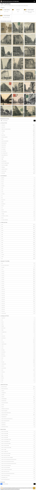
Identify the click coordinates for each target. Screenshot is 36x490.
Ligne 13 (17, 252)
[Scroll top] (34, 488)
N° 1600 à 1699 (17, 301)
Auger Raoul (17, 177)
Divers (17, 258)
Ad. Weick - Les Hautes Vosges (17, 437)
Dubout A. (17, 183)
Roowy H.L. (17, 217)
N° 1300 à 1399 (17, 295)
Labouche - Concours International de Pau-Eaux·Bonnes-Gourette (17, 463)
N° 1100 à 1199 (17, 291)
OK (34, 120)
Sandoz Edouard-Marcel (17, 211)
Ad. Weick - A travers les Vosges (17, 431)
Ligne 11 (17, 248)
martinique (12, 489)
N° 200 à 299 (17, 273)
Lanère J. (17, 191)
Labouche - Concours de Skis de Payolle (17, 467)
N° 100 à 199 (17, 271)
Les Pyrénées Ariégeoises (17, 398)
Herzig (17, 189)
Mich (17, 195)
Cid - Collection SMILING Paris (17, 219)
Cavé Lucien (17, 179)
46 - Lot (18, 9)
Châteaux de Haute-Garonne (17, 388)
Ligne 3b (17, 230)
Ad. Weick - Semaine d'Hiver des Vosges (17, 455)
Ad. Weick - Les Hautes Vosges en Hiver (17, 441)
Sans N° (17, 263)
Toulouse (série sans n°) (17, 416)
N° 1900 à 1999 (17, 307)
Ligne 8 (17, 242)
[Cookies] (2, 488)
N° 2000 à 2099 (17, 309)
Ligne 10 (17, 246)
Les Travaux (17, 254)
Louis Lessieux (17, 193)
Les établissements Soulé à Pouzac (17, 408)
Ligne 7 (17, 238)
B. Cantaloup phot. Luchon (17, 477)
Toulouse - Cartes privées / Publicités (17, 420)
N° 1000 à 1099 (17, 289)
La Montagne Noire (17, 392)
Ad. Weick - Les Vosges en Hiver (17, 451)
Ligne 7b (17, 240)
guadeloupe (2, 489)
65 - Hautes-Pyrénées (30, 9)
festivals (18, 489)
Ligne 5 (17, 234)
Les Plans (17, 256)
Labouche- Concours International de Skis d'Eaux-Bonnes (17, 473)
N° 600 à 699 (17, 281)
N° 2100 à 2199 (17, 311)
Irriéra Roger (17, 213)
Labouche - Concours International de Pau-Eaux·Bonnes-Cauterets (17, 459)
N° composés (17, 267)
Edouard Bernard (17, 203)
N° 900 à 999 (17, 287)
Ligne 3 (17, 228)
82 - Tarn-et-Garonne (6, 15)
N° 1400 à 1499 (17, 297)
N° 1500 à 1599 (17, 299)
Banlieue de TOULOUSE (17, 386)
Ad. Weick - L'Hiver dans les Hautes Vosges (17, 443)
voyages (6, 489)
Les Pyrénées (17, 396)
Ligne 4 (17, 232)
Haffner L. (17, 187)
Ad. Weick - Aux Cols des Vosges (17, 433)
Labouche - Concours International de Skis (17, 465)
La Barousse (17, 390)
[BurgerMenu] (34, 1)
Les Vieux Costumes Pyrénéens (17, 402)
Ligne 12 (17, 250)
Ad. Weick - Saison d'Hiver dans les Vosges (17, 453)
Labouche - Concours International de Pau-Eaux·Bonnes (17, 461)
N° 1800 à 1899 (17, 305)
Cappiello (17, 201)
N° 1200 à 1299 (17, 293)
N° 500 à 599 (17, 279)
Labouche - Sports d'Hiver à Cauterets (17, 475)
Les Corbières (17, 394)
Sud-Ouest (17, 406)
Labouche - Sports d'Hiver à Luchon (17, 471)
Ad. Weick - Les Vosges (17, 449)
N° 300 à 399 (17, 275)
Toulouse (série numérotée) (17, 414)
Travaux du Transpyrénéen (17, 410)
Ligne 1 (17, 224)
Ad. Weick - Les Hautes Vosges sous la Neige (17, 439)
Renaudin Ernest (17, 199)
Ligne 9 (17, 244)
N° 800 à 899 (17, 285)
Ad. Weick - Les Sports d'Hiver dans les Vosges (17, 447)
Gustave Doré (17, 185)
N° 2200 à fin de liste (17, 313)
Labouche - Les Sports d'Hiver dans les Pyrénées (17, 469)
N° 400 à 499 (17, 277)
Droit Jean (17, 181)
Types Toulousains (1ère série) (17, 426)
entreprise (8, 489)
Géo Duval (17, 205)
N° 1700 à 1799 (17, 303)
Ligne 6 (17, 236)
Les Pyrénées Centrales (17, 400)
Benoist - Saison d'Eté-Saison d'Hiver (17, 479)
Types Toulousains (17, 422)
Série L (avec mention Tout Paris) (17, 265)
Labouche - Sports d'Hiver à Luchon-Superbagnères (17, 457)
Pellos (17, 197)
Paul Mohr (17, 209)
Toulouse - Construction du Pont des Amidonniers (17, 418)
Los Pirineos (17, 404)
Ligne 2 (17, 226)
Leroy (17, 207)
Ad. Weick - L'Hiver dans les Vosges (17, 445)
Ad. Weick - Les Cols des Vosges (17, 435)
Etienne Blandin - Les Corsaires (17, 215)
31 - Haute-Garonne (6, 9)
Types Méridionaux (17, 424)
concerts (15, 489)
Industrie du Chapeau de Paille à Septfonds (17, 412)
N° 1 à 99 (17, 269)
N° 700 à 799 (17, 283)
